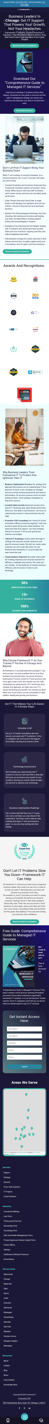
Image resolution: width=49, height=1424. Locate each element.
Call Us (8, 1420)
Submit (24, 1067)
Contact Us (41, 1420)
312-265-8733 (22, 2)
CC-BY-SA (37, 1152)
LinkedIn (29, 1408)
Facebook (19, 1408)
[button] (33, 1134)
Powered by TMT (24, 1398)
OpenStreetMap (22, 1152)
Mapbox (12, 1154)
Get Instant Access (24, 110)
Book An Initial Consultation (24, 46)
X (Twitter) (24, 1408)
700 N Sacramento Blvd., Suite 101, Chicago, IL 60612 (24, 1403)
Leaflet (8, 1152)
